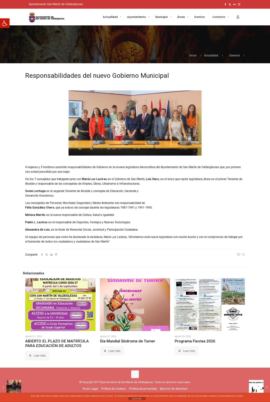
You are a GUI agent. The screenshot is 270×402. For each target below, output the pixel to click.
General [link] (234, 55)
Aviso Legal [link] (90, 388)
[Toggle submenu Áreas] (188, 17)
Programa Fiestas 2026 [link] (194, 341)
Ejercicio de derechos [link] (174, 388)
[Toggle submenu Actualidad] (121, 17)
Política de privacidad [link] (143, 388)
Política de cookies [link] (113, 388)
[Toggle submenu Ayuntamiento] (149, 17)
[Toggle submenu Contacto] (228, 17)
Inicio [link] (193, 55)
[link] (5, 23)
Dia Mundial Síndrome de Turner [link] (127, 341)
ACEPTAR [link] (136, 399)
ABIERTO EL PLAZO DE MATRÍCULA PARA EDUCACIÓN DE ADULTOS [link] (57, 343)
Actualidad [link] (211, 55)
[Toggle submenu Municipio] (171, 17)
